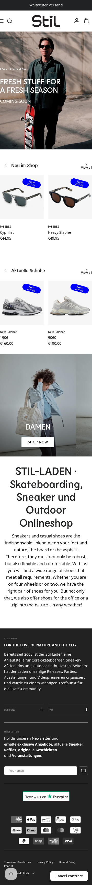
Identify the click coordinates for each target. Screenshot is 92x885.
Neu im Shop (24, 165)
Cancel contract (69, 875)
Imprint (8, 866)
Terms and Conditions (17, 862)
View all (86, 167)
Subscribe (83, 770)
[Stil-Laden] (46, 21)
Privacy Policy (45, 862)
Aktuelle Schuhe (28, 270)
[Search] (12, 21)
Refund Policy (67, 862)
